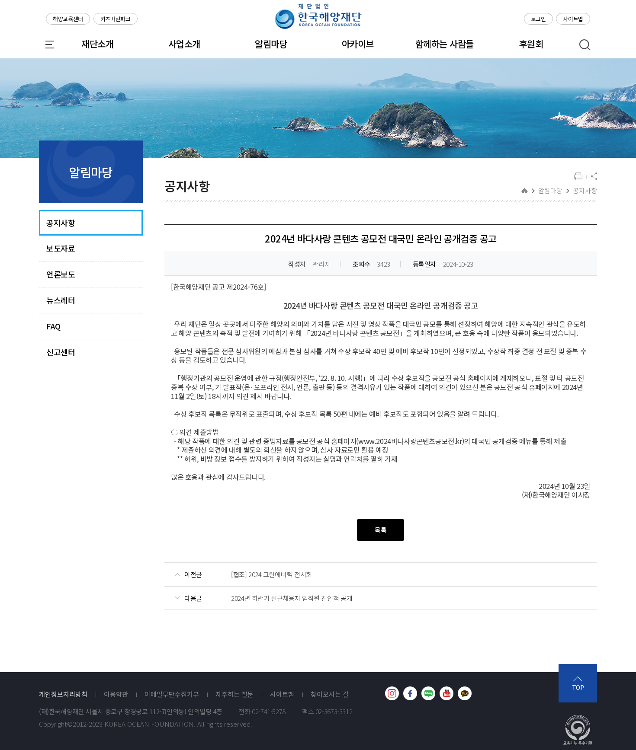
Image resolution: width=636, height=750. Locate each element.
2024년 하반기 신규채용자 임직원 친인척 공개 (291, 598)
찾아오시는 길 (330, 694)
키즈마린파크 (115, 19)
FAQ (53, 326)
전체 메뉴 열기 (49, 44)
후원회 (531, 43)
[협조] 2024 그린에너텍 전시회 (271, 574)
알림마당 (271, 43)
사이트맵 (573, 19)
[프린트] (578, 177)
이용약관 (116, 694)
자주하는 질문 (234, 694)
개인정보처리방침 (63, 694)
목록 (380, 529)
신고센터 (60, 352)
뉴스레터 (60, 300)
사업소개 (184, 43)
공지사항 (60, 223)
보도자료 (60, 248)
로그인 (538, 19)
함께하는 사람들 (444, 43)
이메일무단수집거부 (172, 694)
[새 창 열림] (392, 693)
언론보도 (60, 274)
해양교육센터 (68, 19)
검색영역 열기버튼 (585, 45)
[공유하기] (594, 177)
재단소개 (97, 43)
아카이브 (358, 43)
